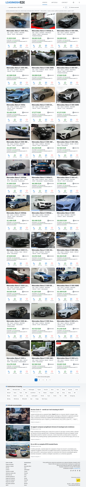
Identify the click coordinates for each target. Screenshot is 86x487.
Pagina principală (9, 464)
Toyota (25, 471)
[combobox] (36, 7)
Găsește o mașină (10, 466)
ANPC (7, 485)
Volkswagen (26, 469)
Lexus (25, 481)
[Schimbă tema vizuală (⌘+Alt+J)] (79, 2)
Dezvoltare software (10, 483)
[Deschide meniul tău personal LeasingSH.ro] (73, 2)
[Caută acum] (66, 7)
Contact (7, 469)
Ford (25, 476)
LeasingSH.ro (77, 483)
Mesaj (21, 47)
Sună (9, 47)
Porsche (26, 473)
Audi (25, 467)
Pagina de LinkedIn (10, 481)
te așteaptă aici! (76, 468)
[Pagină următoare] (78, 379)
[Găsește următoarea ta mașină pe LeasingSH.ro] (15, 2)
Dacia (25, 485)
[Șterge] (63, 7)
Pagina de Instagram (10, 480)
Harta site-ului (9, 474)
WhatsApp (15, 47)
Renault (25, 483)
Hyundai (26, 480)
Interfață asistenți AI (10, 476)
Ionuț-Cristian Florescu (78, 480)
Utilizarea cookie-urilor (11, 473)
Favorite (26, 47)
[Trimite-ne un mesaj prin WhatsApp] (71, 471)
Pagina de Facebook (10, 478)
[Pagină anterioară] (7, 379)
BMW (25, 464)
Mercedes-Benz (27, 466)
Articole (7, 467)
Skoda (25, 478)
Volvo (25, 474)
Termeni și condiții (10, 471)
